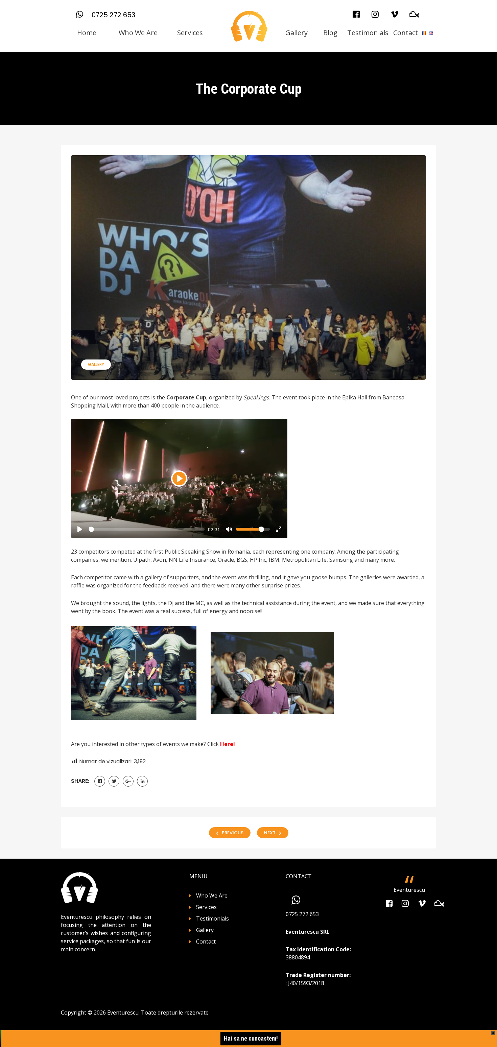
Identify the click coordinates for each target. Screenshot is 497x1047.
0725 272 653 (113, 15)
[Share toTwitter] (114, 781)
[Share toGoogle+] (128, 781)
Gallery (296, 32)
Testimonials (367, 32)
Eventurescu (409, 889)
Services (190, 32)
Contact (405, 32)
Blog (330, 32)
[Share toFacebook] (99, 781)
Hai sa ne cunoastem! (251, 1038)
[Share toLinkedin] (142, 781)
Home (86, 32)
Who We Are (138, 32)
